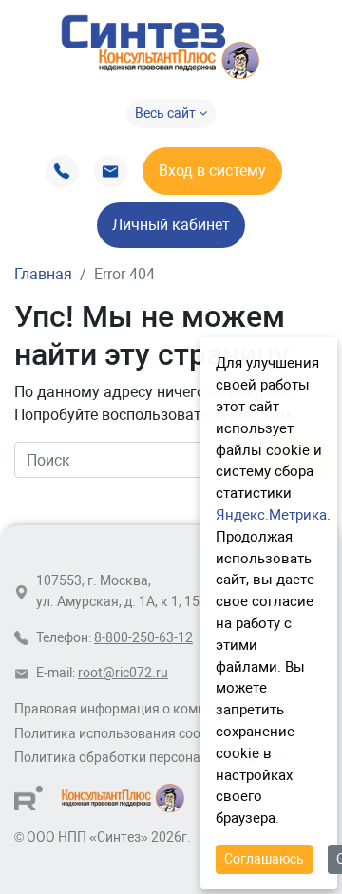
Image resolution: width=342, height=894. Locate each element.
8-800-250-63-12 (143, 638)
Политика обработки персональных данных (152, 758)
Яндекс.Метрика (271, 514)
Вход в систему (212, 171)
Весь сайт (167, 113)
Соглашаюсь (264, 858)
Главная (43, 274)
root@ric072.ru (123, 673)
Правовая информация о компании (125, 709)
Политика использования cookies (118, 734)
